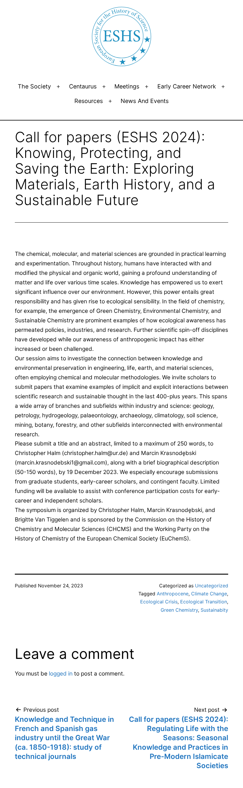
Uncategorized (211, 586)
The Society (34, 86)
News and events (145, 100)
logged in (61, 673)
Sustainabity (214, 610)
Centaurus (83, 86)
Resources (88, 100)
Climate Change (209, 594)
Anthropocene (172, 594)
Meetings (126, 86)
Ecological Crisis (159, 602)
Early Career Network (186, 86)
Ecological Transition (203, 602)
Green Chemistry (179, 610)
